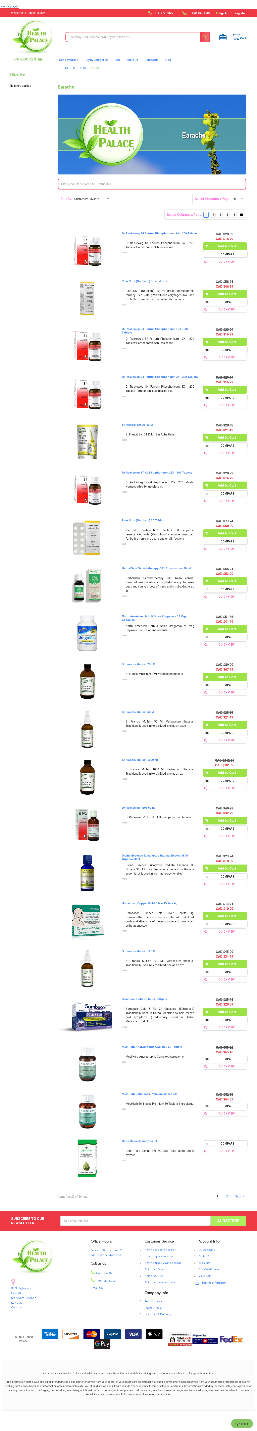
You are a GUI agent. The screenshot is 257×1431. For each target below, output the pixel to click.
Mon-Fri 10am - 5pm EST (107, 1250)
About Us (132, 59)
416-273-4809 (103, 1273)
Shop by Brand (68, 59)
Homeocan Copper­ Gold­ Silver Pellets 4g (149, 903)
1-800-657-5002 (105, 1281)
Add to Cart (227, 246)
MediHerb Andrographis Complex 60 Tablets (152, 1046)
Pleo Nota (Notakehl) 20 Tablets (143, 520)
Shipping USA (154, 1276)
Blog (168, 59)
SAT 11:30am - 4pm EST (106, 1255)
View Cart (205, 1276)
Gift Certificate (209, 1269)
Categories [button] (25, 59)
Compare (227, 254)
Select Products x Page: (212, 199)
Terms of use (153, 1301)
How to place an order (160, 1250)
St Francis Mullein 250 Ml (139, 664)
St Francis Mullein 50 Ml (138, 711)
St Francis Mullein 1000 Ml (140, 759)
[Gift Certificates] (221, 37)
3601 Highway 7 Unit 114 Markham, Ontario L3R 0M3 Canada (23, 1298)
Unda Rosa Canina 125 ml (139, 1141)
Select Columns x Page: (184, 215)
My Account (207, 1250)
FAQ (117, 59)
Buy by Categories (96, 59)
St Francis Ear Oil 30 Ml (138, 424)
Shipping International (160, 1282)
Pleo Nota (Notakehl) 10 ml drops (144, 281)
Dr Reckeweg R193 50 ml (138, 807)
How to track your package (163, 1263)
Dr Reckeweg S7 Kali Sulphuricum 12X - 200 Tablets (157, 472)
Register (240, 13)
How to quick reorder (159, 1256)
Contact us (151, 59)
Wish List (204, 1263)
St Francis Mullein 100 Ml (139, 951)
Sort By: (66, 199)
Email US (97, 1288)
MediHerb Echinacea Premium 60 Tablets (149, 1093)
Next (238, 1196)
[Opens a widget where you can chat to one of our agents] (242, 1424)
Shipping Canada (156, 1269)
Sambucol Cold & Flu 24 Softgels (144, 999)
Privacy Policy (153, 1307)
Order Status (208, 1256)
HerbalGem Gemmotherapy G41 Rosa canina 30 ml (156, 568)
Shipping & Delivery (158, 1314)
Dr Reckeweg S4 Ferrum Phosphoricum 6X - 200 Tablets (160, 233)
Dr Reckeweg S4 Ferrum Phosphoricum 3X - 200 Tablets (160, 376)
